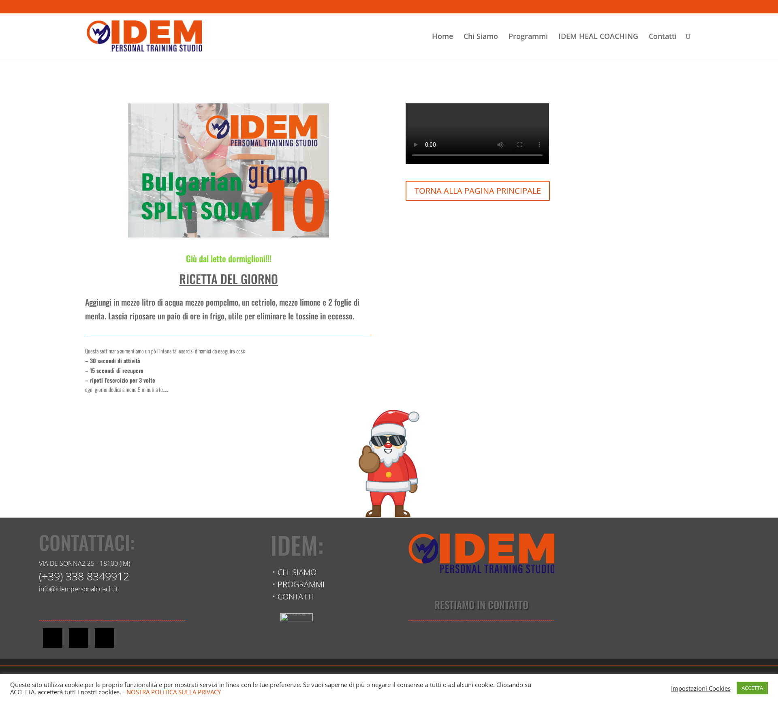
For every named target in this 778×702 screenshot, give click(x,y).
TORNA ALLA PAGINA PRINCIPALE (478, 190)
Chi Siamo (481, 37)
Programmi (528, 37)
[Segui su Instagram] (78, 638)
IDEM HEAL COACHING (598, 37)
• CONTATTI (292, 596)
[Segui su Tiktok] (104, 638)
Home (442, 37)
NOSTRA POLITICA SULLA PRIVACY (173, 692)
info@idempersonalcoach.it (78, 588)
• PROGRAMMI (298, 584)
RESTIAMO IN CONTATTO (481, 604)
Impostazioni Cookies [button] (701, 688)
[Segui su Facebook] (52, 638)
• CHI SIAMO (294, 572)
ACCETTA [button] (752, 687)
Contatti (663, 37)
